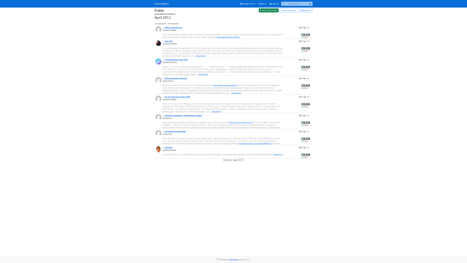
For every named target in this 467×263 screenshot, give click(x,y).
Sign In (263, 4)
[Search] (310, 4)
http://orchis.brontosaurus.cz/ (241, 122)
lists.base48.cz (162, 3)
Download (307, 10)
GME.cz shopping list (173, 27)
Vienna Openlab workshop (175, 78)
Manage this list (248, 4)
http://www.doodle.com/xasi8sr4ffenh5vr (254, 143)
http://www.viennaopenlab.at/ (225, 85)
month (288, 10)
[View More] (201, 56)
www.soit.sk (278, 154)
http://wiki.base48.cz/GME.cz (228, 37)
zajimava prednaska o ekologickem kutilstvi (183, 115)
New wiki (168, 41)
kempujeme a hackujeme (175, 131)
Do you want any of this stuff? (177, 97)
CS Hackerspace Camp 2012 (176, 60)
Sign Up (275, 4)
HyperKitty (234, 259)
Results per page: (230, 160)
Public (159, 10)
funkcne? (168, 147)
